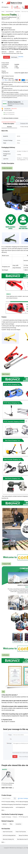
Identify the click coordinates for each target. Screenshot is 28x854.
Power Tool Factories (21, 831)
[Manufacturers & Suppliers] (14, 2)
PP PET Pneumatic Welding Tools (9, 801)
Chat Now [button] (20, 56)
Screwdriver (18, 824)
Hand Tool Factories (7, 831)
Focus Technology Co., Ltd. (19, 847)
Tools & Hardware (9, 11)
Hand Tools (17, 11)
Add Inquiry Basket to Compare (10, 118)
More (3, 842)
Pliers (11, 824)
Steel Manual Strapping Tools (9, 804)
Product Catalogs (23, 798)
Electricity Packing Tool (8, 839)
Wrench (4, 824)
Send (15, 756)
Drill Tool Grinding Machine (9, 835)
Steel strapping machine (7, 807)
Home (3, 11)
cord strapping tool (20, 807)
